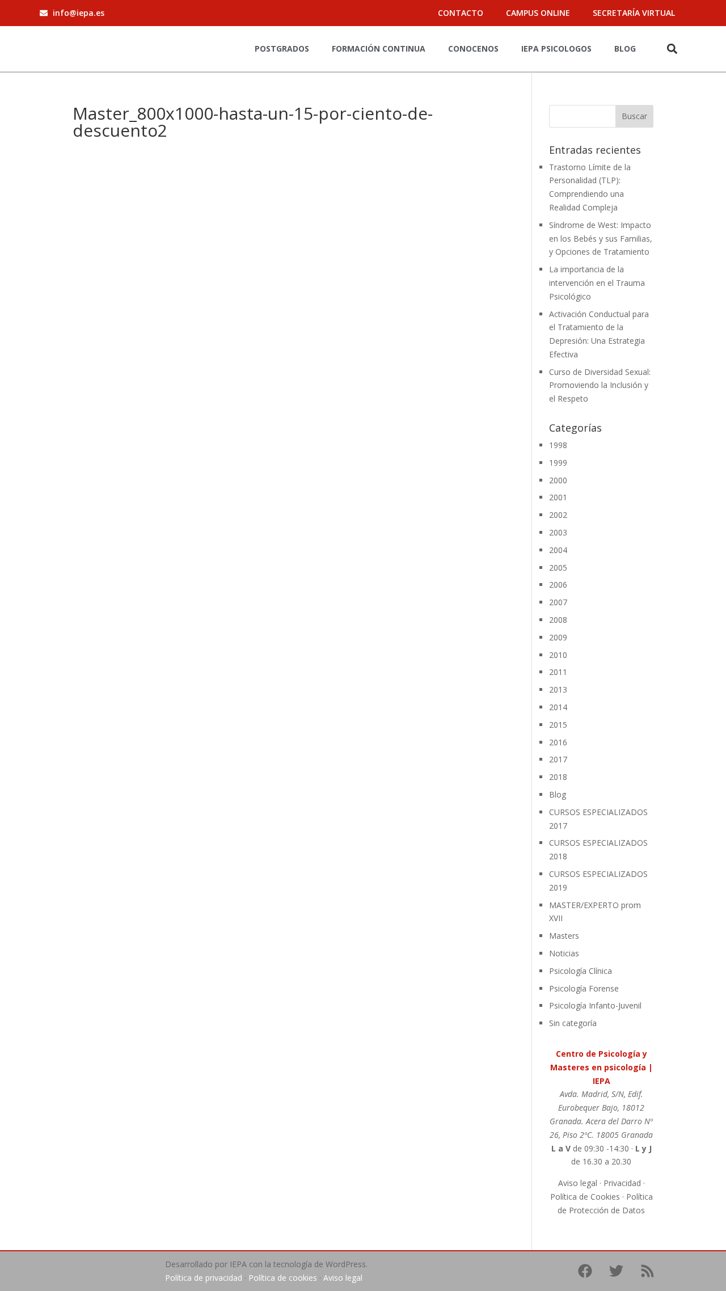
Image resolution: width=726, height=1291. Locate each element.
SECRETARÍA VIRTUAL (634, 12)
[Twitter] (616, 1271)
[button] (671, 48)
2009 (558, 637)
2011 (558, 671)
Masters (564, 935)
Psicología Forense (584, 988)
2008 (558, 619)
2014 (558, 707)
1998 (558, 445)
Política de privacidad (203, 1277)
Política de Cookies (585, 1196)
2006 (558, 584)
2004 (558, 550)
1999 (558, 462)
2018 (558, 776)
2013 (558, 689)
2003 (558, 532)
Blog (625, 48)
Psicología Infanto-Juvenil (595, 1005)
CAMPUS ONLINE (538, 12)
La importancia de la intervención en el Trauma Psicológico (597, 283)
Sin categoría (573, 1023)
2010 (558, 654)
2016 (558, 742)
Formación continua (378, 48)
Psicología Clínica (580, 970)
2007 (558, 602)
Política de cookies (282, 1277)
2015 (558, 724)
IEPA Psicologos (556, 48)
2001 (558, 497)
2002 (558, 514)
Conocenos (473, 48)
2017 (558, 759)
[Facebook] (585, 1271)
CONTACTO (460, 12)
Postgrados (282, 48)
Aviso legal (577, 1183)
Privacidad (622, 1183)
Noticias (564, 953)
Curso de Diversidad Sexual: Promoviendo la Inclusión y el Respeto (600, 385)
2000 (558, 480)
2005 (558, 567)
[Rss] (647, 1271)
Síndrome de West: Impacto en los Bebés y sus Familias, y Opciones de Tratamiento (600, 239)
